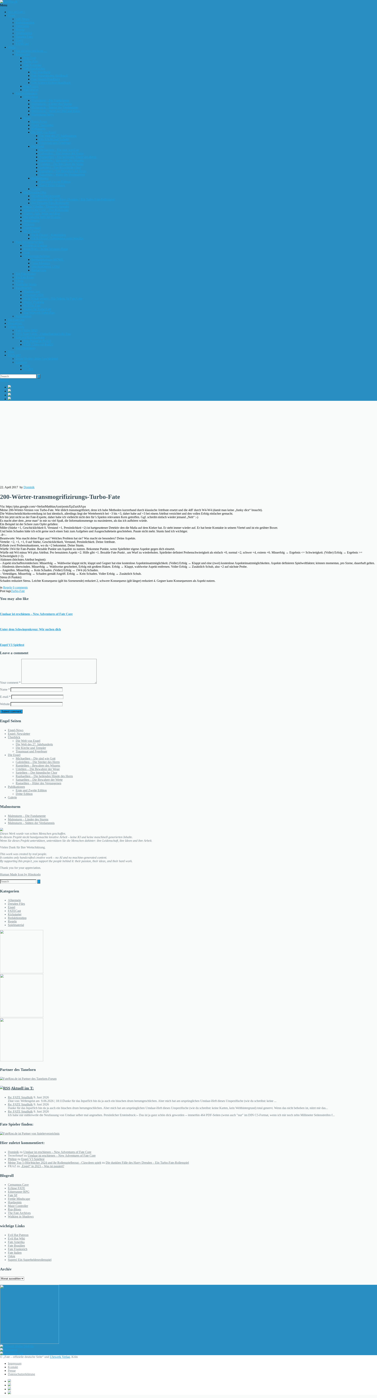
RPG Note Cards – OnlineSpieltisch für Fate (43, 334)
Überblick (14, 737)
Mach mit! (14, 355)
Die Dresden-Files (35, 192)
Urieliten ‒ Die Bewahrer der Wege (61, 164)
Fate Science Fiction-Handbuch (50, 82)
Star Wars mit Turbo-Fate (39, 312)
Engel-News (39, 121)
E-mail (5, 696)
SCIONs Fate (32, 305)
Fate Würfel (31, 89)
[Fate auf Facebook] (192, 387)
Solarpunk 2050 (33, 295)
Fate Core (30, 58)
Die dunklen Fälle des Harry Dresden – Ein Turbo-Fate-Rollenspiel (73, 199)
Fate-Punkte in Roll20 (37, 341)
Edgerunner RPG (18, 1191)
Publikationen (39, 178)
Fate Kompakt (32, 65)
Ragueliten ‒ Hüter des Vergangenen (62, 174)
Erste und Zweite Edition (54, 181)
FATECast (22, 43)
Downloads (15, 323)
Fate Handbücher (34, 68)
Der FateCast (16, 319)
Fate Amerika (16, 1242)
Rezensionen (24, 316)
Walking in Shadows (21, 1216)
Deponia (29, 224)
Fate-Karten (31, 86)
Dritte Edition (24, 794)
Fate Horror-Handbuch (45, 79)
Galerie (35, 188)
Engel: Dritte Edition (52, 185)
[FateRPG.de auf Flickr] (192, 399)
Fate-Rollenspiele (26, 93)
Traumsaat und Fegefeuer (55, 142)
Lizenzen (21, 362)
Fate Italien (15, 1252)
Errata (19, 280)
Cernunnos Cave (18, 1184)
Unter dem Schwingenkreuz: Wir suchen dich (30, 629)
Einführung (38, 128)
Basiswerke (23, 54)
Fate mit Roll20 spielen (30, 337)
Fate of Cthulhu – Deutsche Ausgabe (46, 206)
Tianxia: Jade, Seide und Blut (42, 213)
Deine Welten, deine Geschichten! (37, 358)
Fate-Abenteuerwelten (29, 242)
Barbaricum (38, 270)
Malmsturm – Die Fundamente (50, 100)
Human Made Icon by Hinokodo (20, 874)
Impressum (14, 1363)
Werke (12, 47)
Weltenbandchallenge (37, 256)
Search (4, 380)
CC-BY (28, 369)
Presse (12, 1370)
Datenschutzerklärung (21, 1374)
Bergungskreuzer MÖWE (47, 259)
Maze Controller (18, 1206)
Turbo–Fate (31, 61)
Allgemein (22, 26)
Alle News (22, 19)
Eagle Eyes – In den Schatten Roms (46, 249)
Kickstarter (14, 914)
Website (5, 704)
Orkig (11, 1256)
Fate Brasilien (16, 1245)
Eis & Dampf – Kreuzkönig (48, 234)
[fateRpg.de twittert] (192, 391)
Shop (11, 351)
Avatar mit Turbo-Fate (37, 309)
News (11, 15)
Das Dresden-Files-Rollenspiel (50, 203)
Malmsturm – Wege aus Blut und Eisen (55, 111)
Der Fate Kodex (26, 273)
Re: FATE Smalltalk (20, 1097)
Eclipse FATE (16, 1188)
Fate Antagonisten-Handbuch (49, 75)
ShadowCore (32, 291)
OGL (27, 365)
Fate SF (12, 1195)
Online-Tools (16, 326)
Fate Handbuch (40, 72)
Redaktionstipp (25, 22)
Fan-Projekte (24, 288)
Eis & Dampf (32, 231)
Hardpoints (15, 1202)
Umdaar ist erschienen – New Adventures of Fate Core (36, 614)
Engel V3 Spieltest (12, 645)
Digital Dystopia (34, 302)
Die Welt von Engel (43, 132)
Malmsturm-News (42, 114)
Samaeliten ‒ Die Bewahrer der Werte (62, 171)
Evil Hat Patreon (18, 1235)
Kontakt (13, 1367)
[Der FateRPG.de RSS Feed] (192, 395)
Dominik (29, 487)
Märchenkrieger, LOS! (45, 266)
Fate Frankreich (17, 1249)
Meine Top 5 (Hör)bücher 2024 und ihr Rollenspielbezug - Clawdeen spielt (54, 1162)
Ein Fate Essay (25, 277)
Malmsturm (31, 96)
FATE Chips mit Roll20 (38, 344)
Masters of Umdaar (35, 245)
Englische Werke (26, 284)
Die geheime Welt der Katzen (42, 217)
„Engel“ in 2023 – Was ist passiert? (42, 1166)
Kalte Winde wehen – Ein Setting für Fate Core (53, 298)
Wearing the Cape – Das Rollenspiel (46, 210)
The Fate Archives (19, 1213)
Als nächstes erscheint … (31, 50)
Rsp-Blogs (14, 1209)
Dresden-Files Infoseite (45, 196)
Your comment (10, 682)
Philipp (12, 1159)
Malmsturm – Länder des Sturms (51, 104)
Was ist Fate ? (16, 12)
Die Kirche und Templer (54, 139)
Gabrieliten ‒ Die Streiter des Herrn (61, 153)
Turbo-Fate (18, 591)
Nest (26, 252)
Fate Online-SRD (27, 330)
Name (5, 689)
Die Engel (37, 146)
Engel (19, 40)
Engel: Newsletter (42, 125)
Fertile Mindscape (19, 1198)
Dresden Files (24, 36)
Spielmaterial (24, 33)
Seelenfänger (32, 220)
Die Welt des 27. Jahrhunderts (57, 135)
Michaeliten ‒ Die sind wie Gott (59, 150)
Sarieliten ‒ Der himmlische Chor (60, 167)
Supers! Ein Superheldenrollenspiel (29, 1259)
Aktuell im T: (22, 1088)
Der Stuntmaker (25, 348)
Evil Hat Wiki (16, 1238)
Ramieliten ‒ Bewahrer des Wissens (61, 160)
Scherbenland (32, 227)
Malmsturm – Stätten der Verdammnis (54, 107)
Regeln (20, 29)
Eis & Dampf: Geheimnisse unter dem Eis (57, 238)
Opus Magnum (40, 263)
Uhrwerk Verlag (60, 1356)
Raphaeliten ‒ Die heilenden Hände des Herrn (67, 157)
